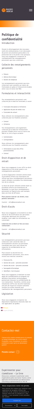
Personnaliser (8, 405)
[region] (17, 396)
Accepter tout (17, 400)
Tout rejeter (24, 405)
